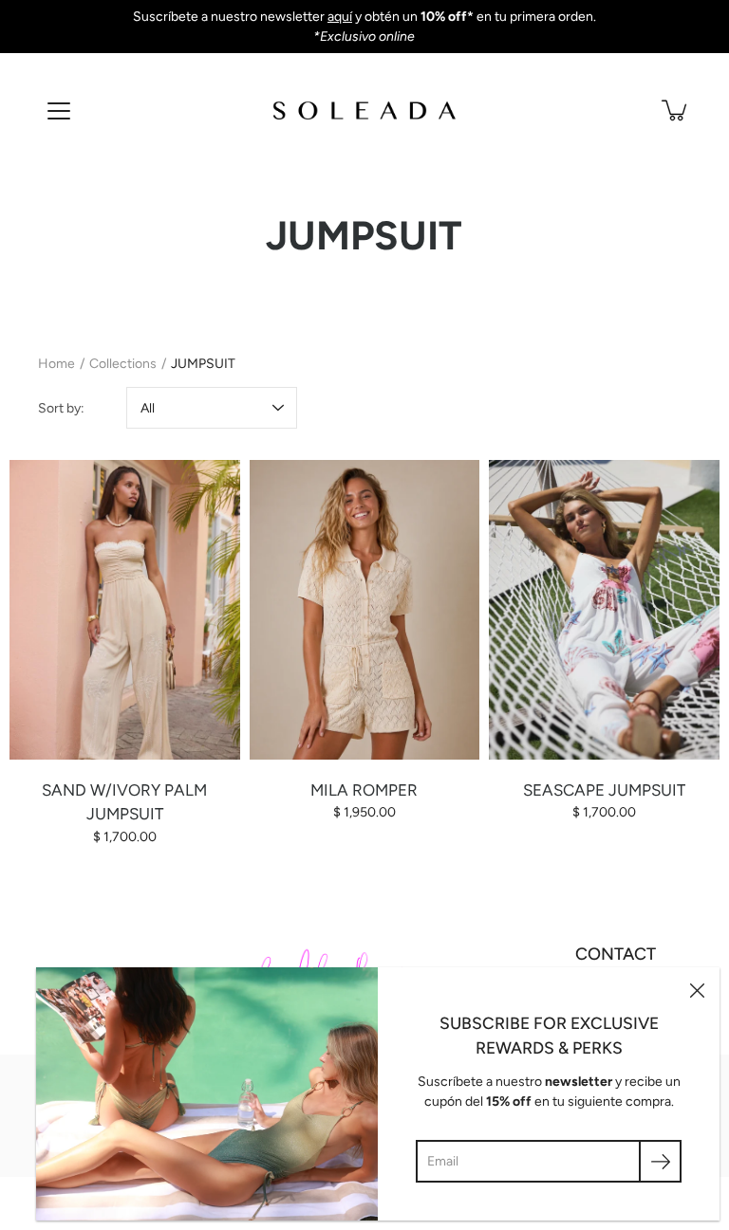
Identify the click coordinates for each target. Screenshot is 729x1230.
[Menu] (59, 111)
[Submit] (660, 1161)
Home (56, 364)
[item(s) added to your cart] (676, 110)
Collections (123, 364)
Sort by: (61, 408)
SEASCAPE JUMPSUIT (604, 789)
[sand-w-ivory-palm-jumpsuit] (124, 609)
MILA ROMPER (364, 789)
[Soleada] (364, 110)
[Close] (697, 990)
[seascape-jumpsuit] (604, 609)
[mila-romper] (365, 609)
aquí (339, 17)
